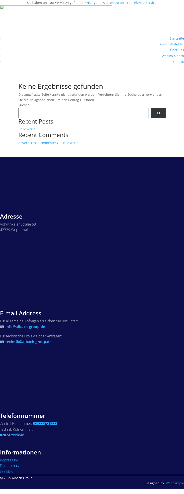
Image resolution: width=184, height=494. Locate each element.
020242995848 (12, 434)
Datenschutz (10, 465)
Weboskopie (175, 483)
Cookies (6, 471)
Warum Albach (173, 56)
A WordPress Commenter (37, 143)
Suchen (24, 105)
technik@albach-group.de (28, 341)
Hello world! (27, 129)
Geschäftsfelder (172, 44)
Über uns (177, 50)
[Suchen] (158, 113)
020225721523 (45, 423)
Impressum (9, 460)
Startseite (177, 38)
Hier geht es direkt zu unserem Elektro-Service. (122, 2)
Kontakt (178, 62)
